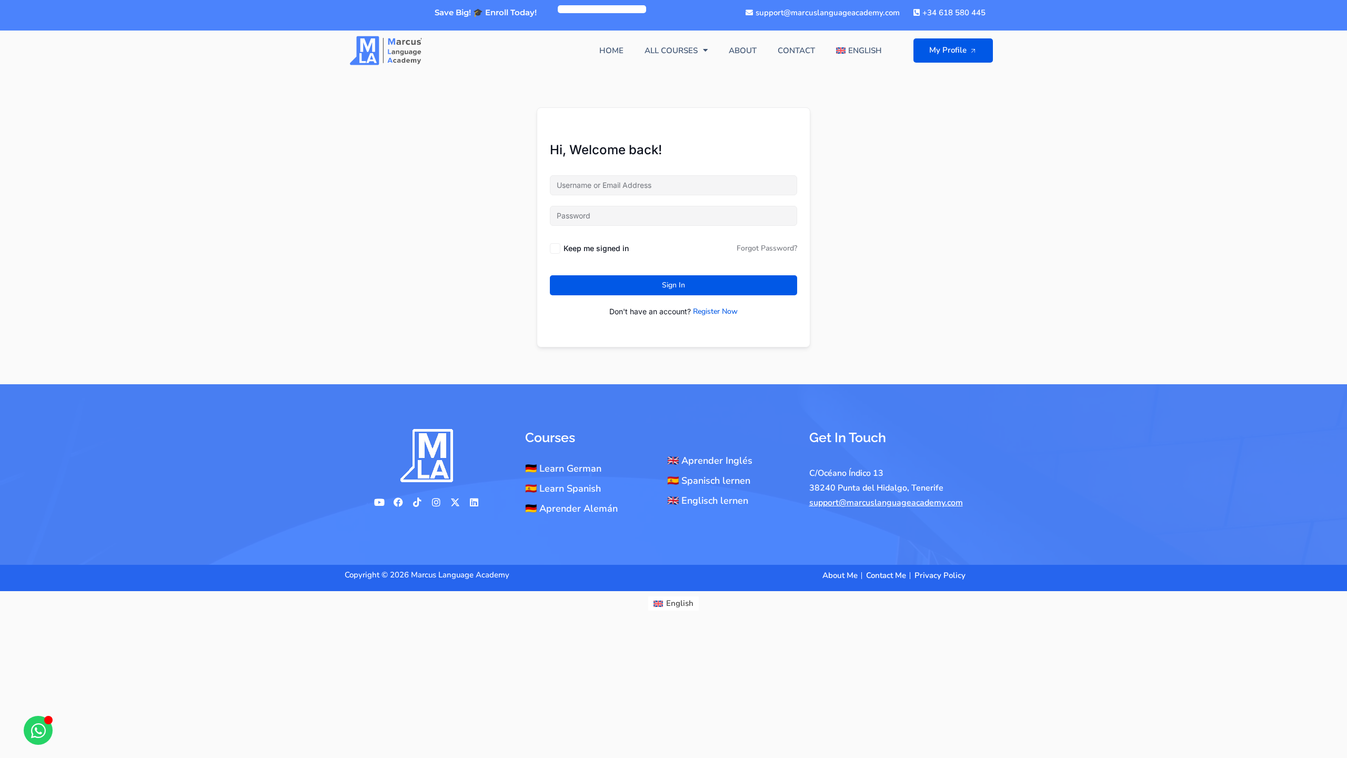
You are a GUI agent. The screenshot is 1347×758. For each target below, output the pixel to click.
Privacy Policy (940, 575)
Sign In (673, 285)
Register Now (715, 311)
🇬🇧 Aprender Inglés (709, 460)
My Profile (948, 50)
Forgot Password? (767, 248)
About (743, 50)
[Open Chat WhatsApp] (38, 730)
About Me (840, 575)
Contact (796, 50)
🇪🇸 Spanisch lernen (708, 480)
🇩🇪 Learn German (563, 468)
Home (611, 50)
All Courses (671, 50)
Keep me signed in (596, 248)
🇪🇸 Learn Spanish (563, 488)
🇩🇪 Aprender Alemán (571, 508)
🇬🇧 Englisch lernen (707, 500)
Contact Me (886, 575)
